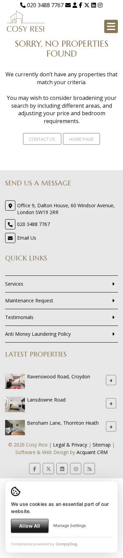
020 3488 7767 (45, 5)
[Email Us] (68, 5)
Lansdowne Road (46, 399)
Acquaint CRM (92, 452)
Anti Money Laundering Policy (38, 334)
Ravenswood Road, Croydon (58, 376)
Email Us (26, 238)
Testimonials (19, 317)
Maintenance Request (29, 300)
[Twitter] (87, 5)
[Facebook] (80, 5)
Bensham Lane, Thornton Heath (63, 423)
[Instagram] (100, 5)
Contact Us (42, 139)
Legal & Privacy (70, 444)
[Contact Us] (74, 5)
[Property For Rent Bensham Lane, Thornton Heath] (15, 427)
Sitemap (102, 444)
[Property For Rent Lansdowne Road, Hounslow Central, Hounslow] (15, 404)
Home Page (81, 139)
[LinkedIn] (93, 5)
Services (14, 284)
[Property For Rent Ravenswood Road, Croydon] (15, 380)
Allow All (29, 526)
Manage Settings (69, 525)
